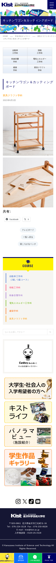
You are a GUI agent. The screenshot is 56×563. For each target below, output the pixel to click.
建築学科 (13, 311)
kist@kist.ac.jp (32, 530)
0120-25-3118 (34, 533)
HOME (5, 36)
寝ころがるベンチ (28, 243)
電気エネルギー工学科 (20, 303)
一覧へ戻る (28, 236)
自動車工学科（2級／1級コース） (19, 278)
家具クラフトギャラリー (46, 36)
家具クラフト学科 (18, 318)
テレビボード (28, 229)
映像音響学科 (16, 295)
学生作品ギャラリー (22, 36)
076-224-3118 (19, 526)
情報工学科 (15, 287)
